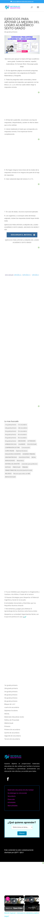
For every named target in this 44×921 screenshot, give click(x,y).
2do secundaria (22, 428)
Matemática (20, 460)
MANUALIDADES (10, 460)
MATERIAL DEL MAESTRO (12, 464)
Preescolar (11, 789)
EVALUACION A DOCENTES (13, 454)
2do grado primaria (10, 428)
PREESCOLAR (16, 467)
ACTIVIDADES (31, 441)
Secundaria (11, 786)
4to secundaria (22, 434)
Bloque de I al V (9, 694)
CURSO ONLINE (9, 451)
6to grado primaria (10, 32)
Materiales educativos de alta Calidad (20, 780)
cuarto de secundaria (11, 697)
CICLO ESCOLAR (31, 444)
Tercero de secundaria (12, 729)
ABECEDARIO (22, 441)
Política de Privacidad (11, 710)
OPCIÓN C (35, 275)
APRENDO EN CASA (10, 444)
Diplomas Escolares (21, 451)
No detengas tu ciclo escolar (17, 783)
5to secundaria (22, 438)
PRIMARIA (25, 467)
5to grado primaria (10, 438)
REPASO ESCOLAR (10, 477)
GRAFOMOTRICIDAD (11, 457)
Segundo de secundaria (12, 726)
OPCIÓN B (26, 275)
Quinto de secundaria (11, 722)
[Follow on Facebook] (7, 768)
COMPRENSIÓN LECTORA (12, 447)
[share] (20, 887)
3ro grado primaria (10, 681)
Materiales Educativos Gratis (14, 707)
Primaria (7, 716)
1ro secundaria (22, 424)
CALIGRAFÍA (21, 444)
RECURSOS (8, 473)
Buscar (22, 823)
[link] (8, 889)
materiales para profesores (29, 464)
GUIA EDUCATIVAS (24, 457)
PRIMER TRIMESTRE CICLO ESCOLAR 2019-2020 (18, 470)
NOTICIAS (8, 467)
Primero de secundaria (12, 719)
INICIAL (34, 457)
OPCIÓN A (17, 275)
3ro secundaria (22, 431)
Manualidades (12, 795)
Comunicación (26, 447)
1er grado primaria (10, 424)
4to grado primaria (10, 434)
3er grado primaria (10, 431)
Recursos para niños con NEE (22, 473)
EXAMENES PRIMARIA (29, 454)
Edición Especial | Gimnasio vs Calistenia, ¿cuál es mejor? (14, 888)
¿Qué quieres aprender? (22, 812)
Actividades (12, 792)
